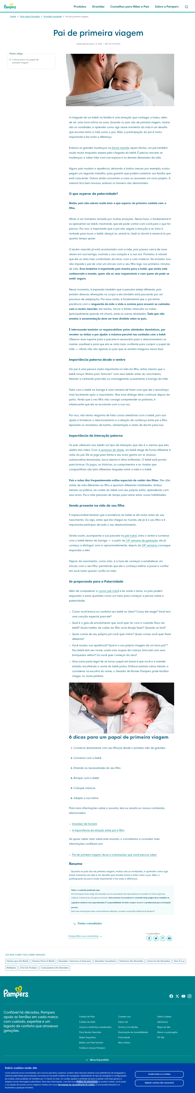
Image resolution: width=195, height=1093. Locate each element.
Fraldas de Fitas (87, 1017)
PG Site (160, 1038)
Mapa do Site (163, 1027)
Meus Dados (124, 1043)
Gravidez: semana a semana (74, 961)
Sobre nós (123, 1022)
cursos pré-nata (108, 591)
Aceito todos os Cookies (159, 1074)
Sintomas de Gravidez (131, 961)
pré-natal (130, 536)
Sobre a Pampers (167, 6)
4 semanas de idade (111, 450)
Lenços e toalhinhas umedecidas (95, 1027)
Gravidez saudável (53, 17)
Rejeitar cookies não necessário (159, 1083)
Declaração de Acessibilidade (133, 1032)
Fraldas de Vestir (87, 1022)
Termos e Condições (128, 1027)
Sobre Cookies (164, 1017)
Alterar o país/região (167, 1032)
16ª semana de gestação (141, 540)
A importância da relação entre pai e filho (98, 830)
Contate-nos (124, 1017)
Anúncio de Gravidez (158, 961)
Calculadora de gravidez (55, 968)
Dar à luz (179, 961)
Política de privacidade (87, 1082)
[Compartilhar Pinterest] (162, 938)
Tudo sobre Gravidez (30, 17)
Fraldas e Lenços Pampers (92, 1048)
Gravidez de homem (84, 824)
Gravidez (98, 6)
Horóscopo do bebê (17, 961)
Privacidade (124, 1038)
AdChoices (162, 1022)
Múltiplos (11, 968)
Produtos (80, 6)
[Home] (10, 6)
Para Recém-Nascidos (90, 1032)
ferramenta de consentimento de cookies (76, 1085)
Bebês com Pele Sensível (91, 1043)
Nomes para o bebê (43, 961)
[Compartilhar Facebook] (149, 938)
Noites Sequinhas (87, 1038)
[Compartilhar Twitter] (155, 938)
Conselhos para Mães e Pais (129, 6)
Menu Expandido (99, 1060)
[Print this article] (169, 938)
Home (13, 17)
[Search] (186, 6)
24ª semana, (150, 545)
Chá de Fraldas (28, 968)
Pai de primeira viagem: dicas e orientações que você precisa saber (114, 855)
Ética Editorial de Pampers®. (144, 911)
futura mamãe (120, 148)
